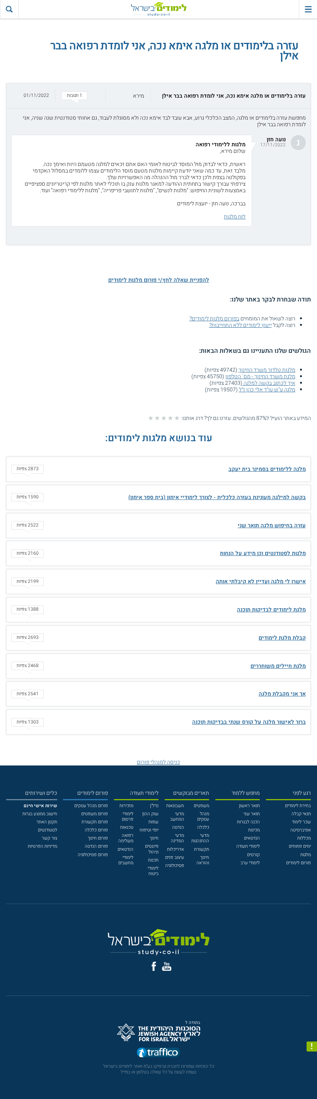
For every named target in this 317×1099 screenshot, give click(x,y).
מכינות (254, 830)
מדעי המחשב (177, 817)
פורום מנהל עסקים (91, 806)
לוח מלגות (234, 217)
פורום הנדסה (96, 846)
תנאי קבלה (301, 814)
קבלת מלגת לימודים (282, 638)
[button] (158, 96)
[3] (163, 417)
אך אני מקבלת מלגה (282, 694)
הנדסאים (252, 838)
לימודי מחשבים (125, 860)
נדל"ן (154, 806)
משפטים (201, 806)
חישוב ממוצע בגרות (39, 814)
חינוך (154, 838)
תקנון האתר (46, 822)
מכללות (304, 838)
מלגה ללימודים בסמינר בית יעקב (267, 469)
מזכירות (126, 806)
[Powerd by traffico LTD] (158, 1054)
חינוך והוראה (202, 860)
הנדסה (178, 827)
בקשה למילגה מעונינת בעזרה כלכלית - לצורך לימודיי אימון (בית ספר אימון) (217, 497)
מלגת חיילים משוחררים (278, 666)
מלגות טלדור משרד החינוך (267, 370)
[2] (170, 417)
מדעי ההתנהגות (200, 838)
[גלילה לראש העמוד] (312, 1081)
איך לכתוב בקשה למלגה (268, 383)
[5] (150, 417)
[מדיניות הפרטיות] (312, 1046)
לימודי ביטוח (153, 871)
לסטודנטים (47, 830)
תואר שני (252, 814)
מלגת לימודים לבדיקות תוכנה (271, 610)
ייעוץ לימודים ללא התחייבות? (240, 325)
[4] (157, 417)
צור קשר (49, 838)
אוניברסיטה (300, 830)
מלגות (305, 855)
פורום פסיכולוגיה (93, 855)
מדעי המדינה (177, 838)
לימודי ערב (250, 863)
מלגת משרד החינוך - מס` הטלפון (260, 377)
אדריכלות (175, 849)
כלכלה (203, 827)
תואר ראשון (249, 806)
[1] (176, 417)
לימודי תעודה (248, 846)
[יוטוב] (166, 966)
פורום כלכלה (96, 830)
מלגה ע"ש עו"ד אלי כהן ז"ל (267, 390)
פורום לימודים (298, 863)
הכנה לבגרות (248, 822)
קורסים (253, 855)
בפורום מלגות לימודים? (214, 319)
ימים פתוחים (300, 846)
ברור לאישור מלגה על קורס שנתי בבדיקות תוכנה (249, 722)
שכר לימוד (301, 822)
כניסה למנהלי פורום (158, 762)
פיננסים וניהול (151, 849)
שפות (153, 822)
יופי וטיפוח (149, 830)
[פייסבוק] (154, 966)
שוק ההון (150, 814)
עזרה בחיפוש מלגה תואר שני (272, 526)
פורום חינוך (98, 838)
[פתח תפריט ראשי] (308, 9)
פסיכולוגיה (174, 865)
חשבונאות (175, 806)
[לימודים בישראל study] (158, 9)
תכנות (153, 860)
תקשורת (201, 849)
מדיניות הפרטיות (42, 846)
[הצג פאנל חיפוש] (9, 9)
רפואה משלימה (125, 838)
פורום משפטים (94, 814)
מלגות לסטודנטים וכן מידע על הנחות (263, 553)
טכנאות (126, 827)
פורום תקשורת (95, 822)
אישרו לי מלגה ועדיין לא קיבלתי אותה (261, 581)
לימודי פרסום (127, 817)
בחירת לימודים (298, 806)
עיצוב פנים (174, 857)
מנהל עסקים (203, 817)
